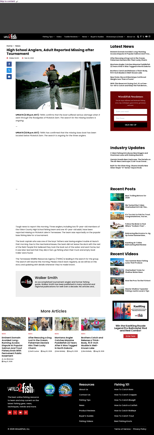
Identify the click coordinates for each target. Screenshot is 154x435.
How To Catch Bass (123, 389)
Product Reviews (87, 410)
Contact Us (84, 394)
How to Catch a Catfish (125, 405)
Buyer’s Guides (97, 36)
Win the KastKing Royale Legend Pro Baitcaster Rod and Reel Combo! (130, 328)
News (84, 36)
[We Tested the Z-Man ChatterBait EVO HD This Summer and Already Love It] (117, 206)
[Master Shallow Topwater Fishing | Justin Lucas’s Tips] (117, 290)
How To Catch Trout (124, 416)
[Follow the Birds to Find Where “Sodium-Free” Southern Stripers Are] (117, 225)
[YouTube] (20, 412)
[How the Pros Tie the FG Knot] (117, 281)
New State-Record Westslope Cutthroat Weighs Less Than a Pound (128, 78)
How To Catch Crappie (125, 394)
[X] (15, 412)
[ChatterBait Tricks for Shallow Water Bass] (117, 271)
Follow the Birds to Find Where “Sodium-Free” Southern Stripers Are (135, 226)
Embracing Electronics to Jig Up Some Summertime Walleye (137, 235)
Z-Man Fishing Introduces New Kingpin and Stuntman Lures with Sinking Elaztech (129, 154)
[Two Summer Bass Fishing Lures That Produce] (117, 262)
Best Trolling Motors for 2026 (135, 196)
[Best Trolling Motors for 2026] (117, 197)
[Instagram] (26, 412)
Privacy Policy (139, 429)
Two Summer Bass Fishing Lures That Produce (136, 262)
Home (9, 46)
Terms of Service (122, 429)
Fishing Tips (48, 36)
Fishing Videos (86, 421)
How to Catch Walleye (125, 410)
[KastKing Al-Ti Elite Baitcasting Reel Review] (117, 244)
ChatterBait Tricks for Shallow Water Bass (135, 271)
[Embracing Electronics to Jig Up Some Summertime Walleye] (117, 234)
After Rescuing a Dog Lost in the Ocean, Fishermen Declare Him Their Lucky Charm (128, 59)
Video (59, 36)
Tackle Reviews (71, 36)
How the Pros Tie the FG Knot (138, 280)
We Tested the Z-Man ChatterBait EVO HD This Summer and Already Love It (137, 207)
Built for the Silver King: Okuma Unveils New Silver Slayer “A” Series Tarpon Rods (129, 166)
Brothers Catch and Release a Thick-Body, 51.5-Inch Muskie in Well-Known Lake (129, 72)
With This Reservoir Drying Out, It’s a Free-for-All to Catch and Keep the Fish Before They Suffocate (128, 85)
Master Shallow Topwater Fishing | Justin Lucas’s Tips (137, 290)
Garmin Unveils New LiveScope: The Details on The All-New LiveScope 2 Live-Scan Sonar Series (130, 161)
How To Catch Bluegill (124, 400)
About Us (131, 36)
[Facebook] (10, 412)
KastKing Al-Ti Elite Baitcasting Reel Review (135, 244)
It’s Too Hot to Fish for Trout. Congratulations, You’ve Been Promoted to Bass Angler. (138, 217)
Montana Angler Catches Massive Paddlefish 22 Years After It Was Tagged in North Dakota (130, 65)
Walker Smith (46, 277)
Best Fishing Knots (123, 421)
